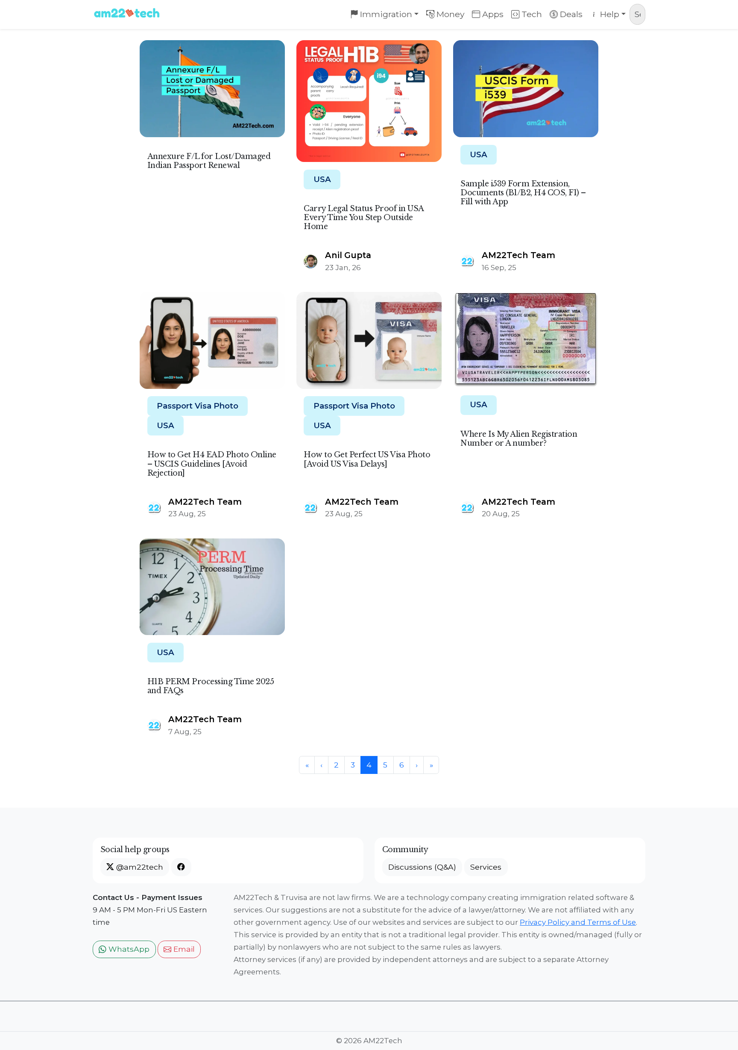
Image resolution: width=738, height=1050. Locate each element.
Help (608, 14)
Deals (570, 14)
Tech (530, 14)
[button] (181, 867)
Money (449, 14)
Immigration (385, 14)
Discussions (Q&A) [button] (422, 866)
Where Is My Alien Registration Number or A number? (518, 438)
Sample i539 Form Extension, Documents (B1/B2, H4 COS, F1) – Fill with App (523, 192)
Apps (492, 14)
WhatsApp (127, 948)
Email (183, 948)
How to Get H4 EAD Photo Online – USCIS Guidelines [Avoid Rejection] (211, 463)
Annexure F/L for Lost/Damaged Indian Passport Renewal (209, 161)
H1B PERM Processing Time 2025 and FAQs (210, 686)
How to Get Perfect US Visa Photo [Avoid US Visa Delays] (367, 459)
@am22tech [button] (138, 866)
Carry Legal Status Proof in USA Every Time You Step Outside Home (364, 217)
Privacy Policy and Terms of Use (578, 922)
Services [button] (485, 866)
